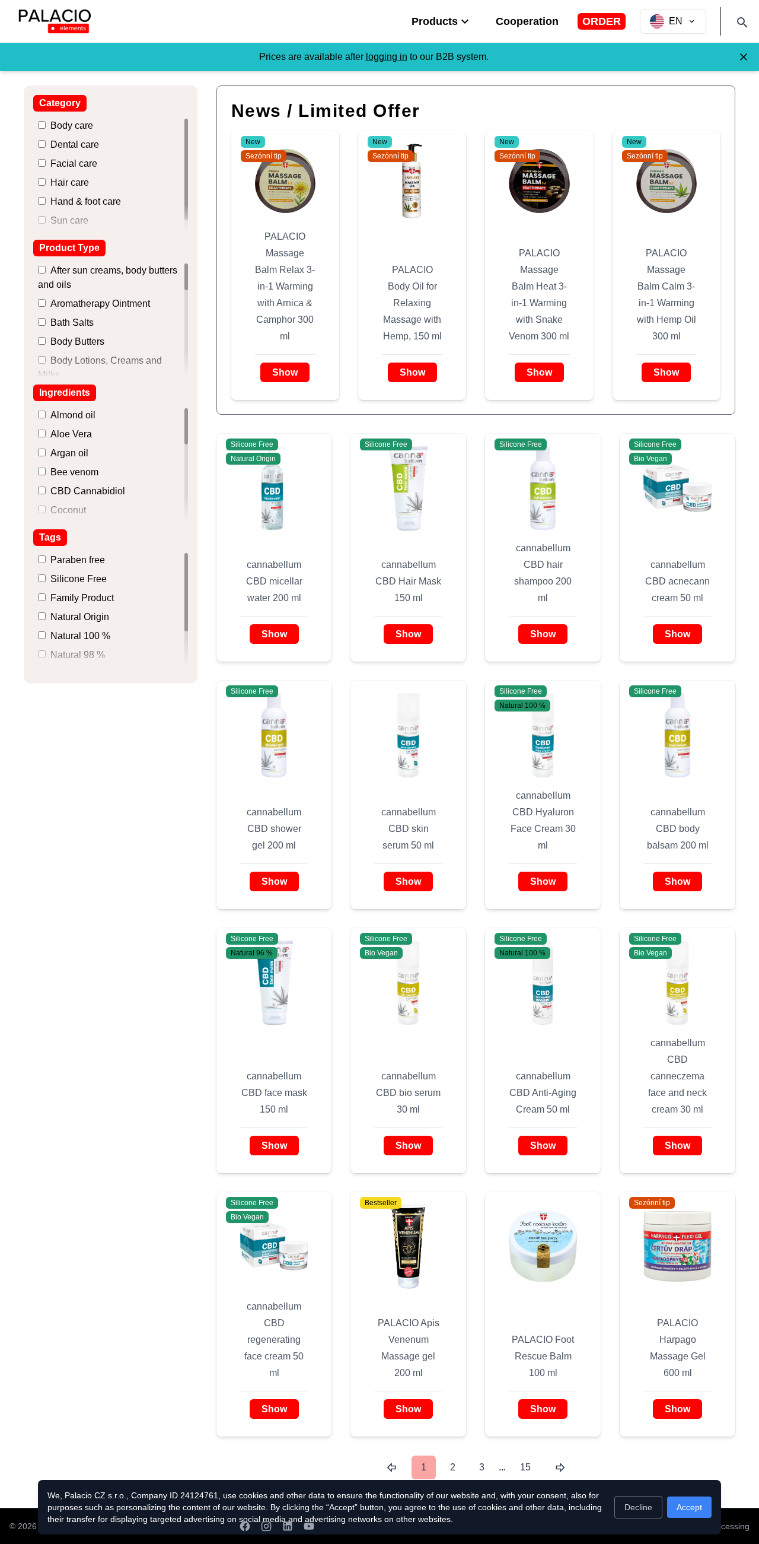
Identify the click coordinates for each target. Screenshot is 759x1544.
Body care (71, 125)
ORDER (601, 21)
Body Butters (77, 341)
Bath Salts (72, 322)
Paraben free (77, 560)
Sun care (69, 220)
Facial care (73, 163)
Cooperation (527, 21)
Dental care (74, 144)
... (502, 1467)
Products (435, 21)
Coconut (68, 510)
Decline (638, 1507)
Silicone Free (78, 579)
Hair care (69, 182)
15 (525, 1467)
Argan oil (69, 453)
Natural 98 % (77, 655)
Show (285, 372)
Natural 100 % (80, 636)
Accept (689, 1507)
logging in (386, 57)
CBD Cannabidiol (87, 491)
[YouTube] (309, 1526)
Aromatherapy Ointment (100, 303)
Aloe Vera (71, 434)
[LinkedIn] (288, 1526)
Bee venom (74, 472)
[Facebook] (245, 1526)
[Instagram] (266, 1526)
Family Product (82, 598)
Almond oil (72, 415)
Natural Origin (79, 617)
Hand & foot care (85, 201)
